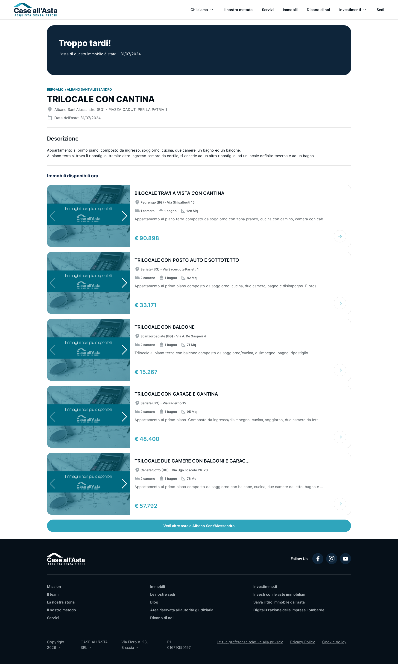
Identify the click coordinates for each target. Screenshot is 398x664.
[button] (124, 216)
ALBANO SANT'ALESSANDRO (89, 89)
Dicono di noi (161, 617)
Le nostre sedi (162, 594)
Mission (54, 586)
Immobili (157, 586)
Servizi (53, 617)
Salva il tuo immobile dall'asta (279, 602)
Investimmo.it (265, 586)
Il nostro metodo (61, 610)
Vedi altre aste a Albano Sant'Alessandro (199, 525)
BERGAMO (55, 89)
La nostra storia (61, 602)
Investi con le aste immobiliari (279, 594)
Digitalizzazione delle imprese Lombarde (288, 610)
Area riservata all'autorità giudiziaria (181, 610)
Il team (53, 594)
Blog (154, 602)
